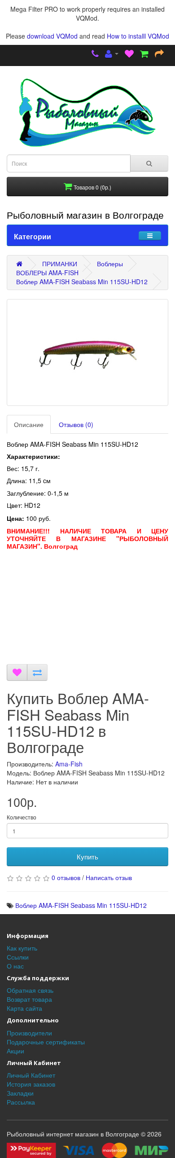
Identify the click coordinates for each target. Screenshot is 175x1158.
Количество (21, 817)
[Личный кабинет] (111, 54)
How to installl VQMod (138, 35)
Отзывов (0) (76, 424)
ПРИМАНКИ (59, 263)
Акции (15, 1050)
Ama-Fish (69, 763)
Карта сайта (24, 1008)
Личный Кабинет (31, 1074)
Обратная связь (30, 990)
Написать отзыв (109, 877)
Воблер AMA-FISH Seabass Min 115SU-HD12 (82, 281)
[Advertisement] (87, 609)
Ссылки (18, 956)
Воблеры (110, 263)
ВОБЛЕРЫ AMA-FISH (47, 272)
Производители (29, 1032)
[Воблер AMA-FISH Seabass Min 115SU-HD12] (87, 352)
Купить (87, 856)
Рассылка (21, 1101)
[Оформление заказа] (159, 54)
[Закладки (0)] (129, 54)
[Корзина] (144, 54)
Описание (29, 424)
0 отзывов (66, 877)
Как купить (22, 947)
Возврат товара (29, 999)
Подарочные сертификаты (46, 1041)
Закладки (20, 1092)
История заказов (31, 1083)
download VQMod (52, 35)
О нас (15, 965)
